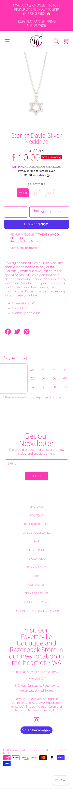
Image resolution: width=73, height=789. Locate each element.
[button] (7, 41)
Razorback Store (36, 524)
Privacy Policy (36, 567)
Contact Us (36, 584)
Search (37, 576)
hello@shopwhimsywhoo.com (36, 672)
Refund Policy (36, 558)
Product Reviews (36, 602)
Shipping (18, 166)
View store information (24, 248)
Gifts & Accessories (36, 532)
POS (47, 749)
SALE (37, 541)
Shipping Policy (36, 550)
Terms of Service (36, 593)
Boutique (36, 515)
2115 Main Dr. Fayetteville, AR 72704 (36, 610)
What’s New (37, 506)
